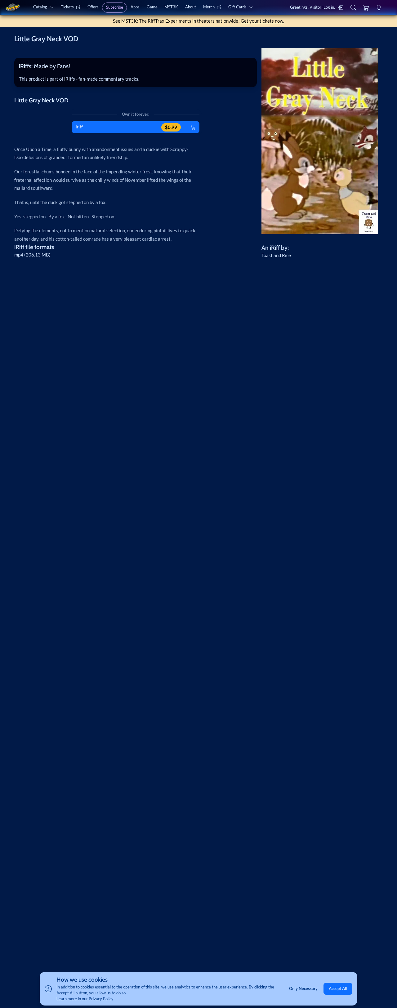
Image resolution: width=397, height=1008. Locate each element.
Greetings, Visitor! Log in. (312, 7)
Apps (135, 6)
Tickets (67, 6)
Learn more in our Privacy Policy (85, 998)
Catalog (40, 6)
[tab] (135, 66)
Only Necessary (303, 988)
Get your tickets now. (262, 21)
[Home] (12, 7)
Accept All (338, 988)
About (190, 6)
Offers (93, 6)
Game (152, 6)
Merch (209, 6)
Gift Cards (237, 6)
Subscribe (114, 7)
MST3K (171, 6)
